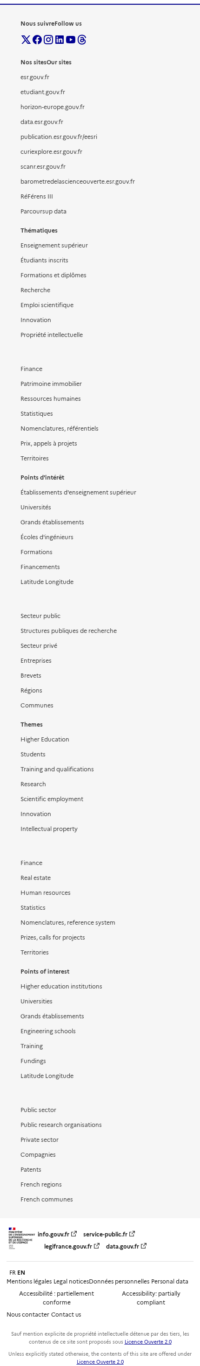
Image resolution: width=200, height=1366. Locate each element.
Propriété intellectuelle (51, 334)
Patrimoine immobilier (51, 383)
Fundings (33, 1060)
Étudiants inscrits (44, 260)
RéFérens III (36, 196)
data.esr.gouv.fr (41, 121)
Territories (34, 952)
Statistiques (36, 413)
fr (12, 1272)
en (21, 1272)
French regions (41, 1184)
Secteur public (40, 615)
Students (33, 754)
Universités (35, 507)
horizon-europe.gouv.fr (52, 106)
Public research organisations (61, 1124)
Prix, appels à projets (48, 443)
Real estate (35, 877)
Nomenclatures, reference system (67, 922)
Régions (31, 690)
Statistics (33, 907)
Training (31, 1046)
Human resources (45, 892)
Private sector (39, 1139)
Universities (36, 1001)
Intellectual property (49, 828)
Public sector (38, 1109)
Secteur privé (38, 645)
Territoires (34, 458)
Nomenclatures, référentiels (59, 428)
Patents (30, 1169)
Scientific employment (51, 799)
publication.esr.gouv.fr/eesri (58, 136)
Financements (40, 566)
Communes (36, 705)
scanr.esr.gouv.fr (43, 166)
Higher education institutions (61, 986)
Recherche (35, 290)
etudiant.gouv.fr (42, 92)
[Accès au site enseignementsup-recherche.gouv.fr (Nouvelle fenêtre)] (22, 1249)
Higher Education (44, 739)
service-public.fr (105, 1234)
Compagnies (38, 1154)
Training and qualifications (57, 769)
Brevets (30, 675)
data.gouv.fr (122, 1246)
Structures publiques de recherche (68, 630)
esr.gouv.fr (34, 77)
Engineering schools (48, 1031)
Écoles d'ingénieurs (46, 537)
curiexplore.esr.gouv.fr (51, 151)
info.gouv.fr (53, 1234)
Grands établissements (52, 522)
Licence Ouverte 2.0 (148, 1342)
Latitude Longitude (46, 581)
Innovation (35, 319)
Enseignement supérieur (54, 245)
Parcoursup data (43, 211)
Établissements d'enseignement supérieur (78, 492)
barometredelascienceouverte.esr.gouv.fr (77, 181)
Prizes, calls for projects (52, 937)
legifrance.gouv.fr (68, 1246)
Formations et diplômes (53, 275)
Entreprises (36, 660)
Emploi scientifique (46, 305)
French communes (46, 1199)
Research (33, 784)
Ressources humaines (50, 398)
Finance (31, 368)
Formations (36, 552)
